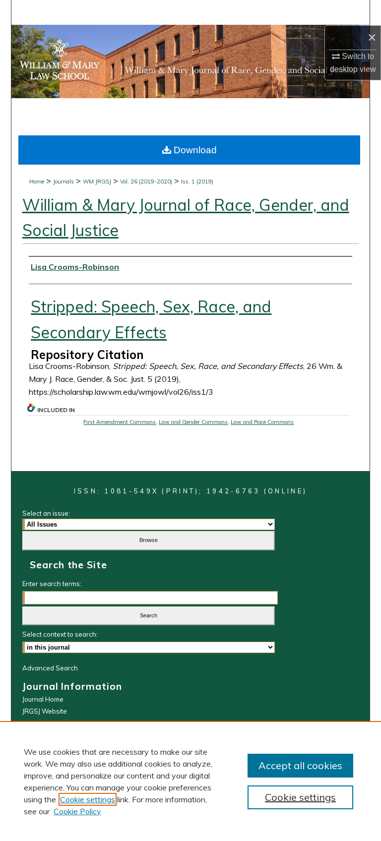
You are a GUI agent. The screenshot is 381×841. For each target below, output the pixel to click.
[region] (190, 781)
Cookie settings (87, 799)
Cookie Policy (77, 811)
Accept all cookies (300, 765)
